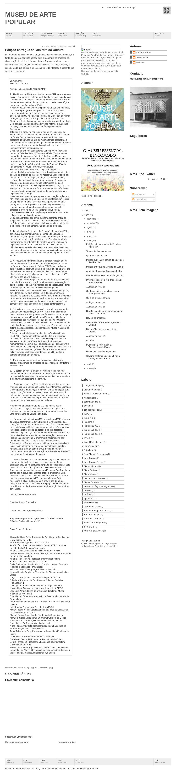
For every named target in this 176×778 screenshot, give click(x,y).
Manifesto (47, 35)
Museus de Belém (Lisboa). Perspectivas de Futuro (99, 346)
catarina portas (91, 402)
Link (27, 761)
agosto (90, 227)
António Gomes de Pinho (96, 394)
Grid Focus (32, 768)
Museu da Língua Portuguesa (98, 486)
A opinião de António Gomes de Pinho (104, 271)
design (87, 406)
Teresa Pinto (142, 57)
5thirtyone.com (63, 768)
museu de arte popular (30, 18)
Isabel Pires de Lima (94, 442)
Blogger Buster (91, 768)
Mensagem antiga (67, 742)
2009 (87, 215)
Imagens (62, 35)
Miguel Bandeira (92, 482)
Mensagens (139, 194)
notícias (88, 494)
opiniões (88, 498)
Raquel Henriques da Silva (97, 510)
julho (89, 232)
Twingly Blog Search (90, 541)
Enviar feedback (24, 737)
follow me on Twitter (157, 179)
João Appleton (91, 446)
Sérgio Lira (89, 527)
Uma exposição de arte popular (101, 352)
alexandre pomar (92, 390)
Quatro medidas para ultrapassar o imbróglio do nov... (102, 292)
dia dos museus (91, 410)
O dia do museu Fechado (98, 298)
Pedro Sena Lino (92, 506)
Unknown (140, 62)
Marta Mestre (90, 474)
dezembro (92, 219)
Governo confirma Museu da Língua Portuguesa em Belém (103, 357)
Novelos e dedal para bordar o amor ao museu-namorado (104, 312)
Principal (159, 35)
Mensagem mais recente (16, 742)
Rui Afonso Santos (93, 519)
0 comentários (41, 667)
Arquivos (28, 35)
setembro (91, 223)
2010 (87, 211)
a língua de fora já (92, 385)
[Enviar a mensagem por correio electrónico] (50, 667)
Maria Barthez (91, 470)
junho (90, 236)
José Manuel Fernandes (95, 454)
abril (89, 364)
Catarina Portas (143, 52)
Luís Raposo (90, 458)
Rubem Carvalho (92, 514)
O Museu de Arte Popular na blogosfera (104, 275)
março (90, 368)
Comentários (140, 199)
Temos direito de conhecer (98, 251)
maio (89, 240)
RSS (97, 35)
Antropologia (90, 398)
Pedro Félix (89, 502)
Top (160, 761)
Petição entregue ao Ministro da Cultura (34, 50)
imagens (88, 422)
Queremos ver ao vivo (96, 255)
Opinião (90, 340)
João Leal (89, 450)
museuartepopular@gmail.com (146, 78)
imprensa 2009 (91, 434)
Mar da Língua (91, 466)
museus (88, 490)
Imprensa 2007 (91, 430)
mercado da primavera (95, 478)
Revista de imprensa (96, 318)
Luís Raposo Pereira (94, 462)
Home (9, 35)
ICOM (87, 414)
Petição (80, 35)
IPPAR (87, 438)
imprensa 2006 (91, 426)
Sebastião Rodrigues (94, 522)
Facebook (97, 196)
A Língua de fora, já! (95, 287)
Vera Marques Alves (93, 531)
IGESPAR (89, 418)
